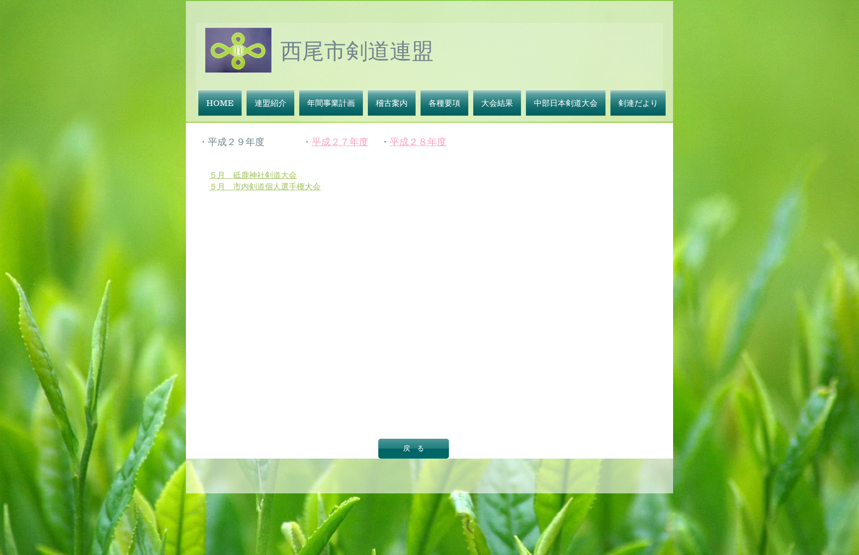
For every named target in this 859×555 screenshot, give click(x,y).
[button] (270, 102)
